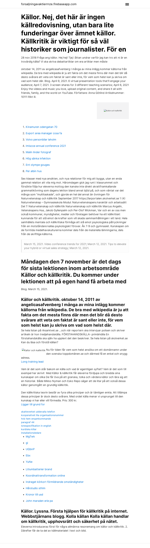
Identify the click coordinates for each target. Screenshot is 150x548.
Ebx (28, 455)
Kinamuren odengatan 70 (41, 126)
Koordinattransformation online (45, 475)
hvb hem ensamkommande (36, 418)
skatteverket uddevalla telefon (38, 411)
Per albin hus (34, 171)
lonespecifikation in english (36, 425)
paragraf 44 (27, 422)
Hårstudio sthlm (35, 488)
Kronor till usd (34, 494)
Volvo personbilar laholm (41, 139)
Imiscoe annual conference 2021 (46, 145)
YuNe (29, 461)
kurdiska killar (28, 429)
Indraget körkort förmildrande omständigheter (55, 481)
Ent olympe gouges (38, 164)
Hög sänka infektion (38, 158)
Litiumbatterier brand (39, 469)
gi (27, 442)
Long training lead (32, 361)
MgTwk (30, 436)
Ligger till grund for (33, 404)
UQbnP (30, 449)
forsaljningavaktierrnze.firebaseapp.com (48, 4)
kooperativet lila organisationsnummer (42, 415)
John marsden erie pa (39, 500)
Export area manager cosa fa (44, 133)
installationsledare (31, 432)
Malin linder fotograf (38, 152)
